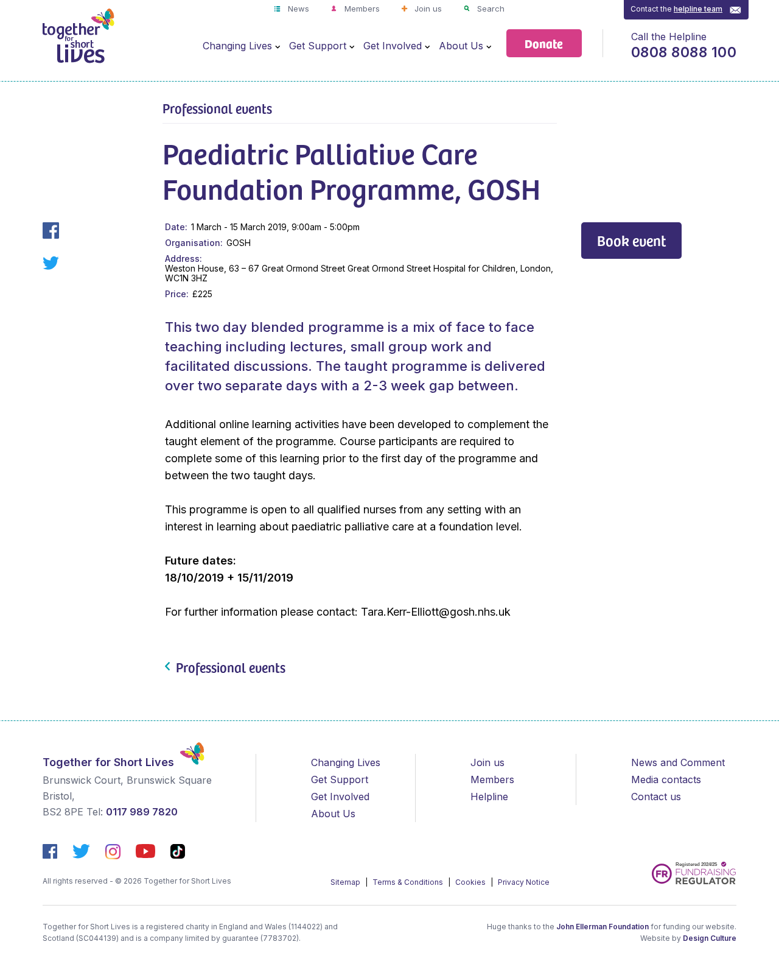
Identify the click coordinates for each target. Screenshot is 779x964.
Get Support (317, 46)
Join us (427, 8)
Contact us (656, 796)
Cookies (471, 882)
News (297, 8)
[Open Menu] (277, 46)
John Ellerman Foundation (602, 926)
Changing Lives (237, 46)
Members (361, 8)
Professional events (217, 108)
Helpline (489, 796)
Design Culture (709, 938)
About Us (461, 46)
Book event (631, 240)
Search (490, 8)
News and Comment (678, 762)
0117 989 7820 (142, 812)
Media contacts (666, 779)
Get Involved (392, 46)
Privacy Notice (524, 882)
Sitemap (346, 882)
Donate (544, 43)
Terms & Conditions (408, 882)
